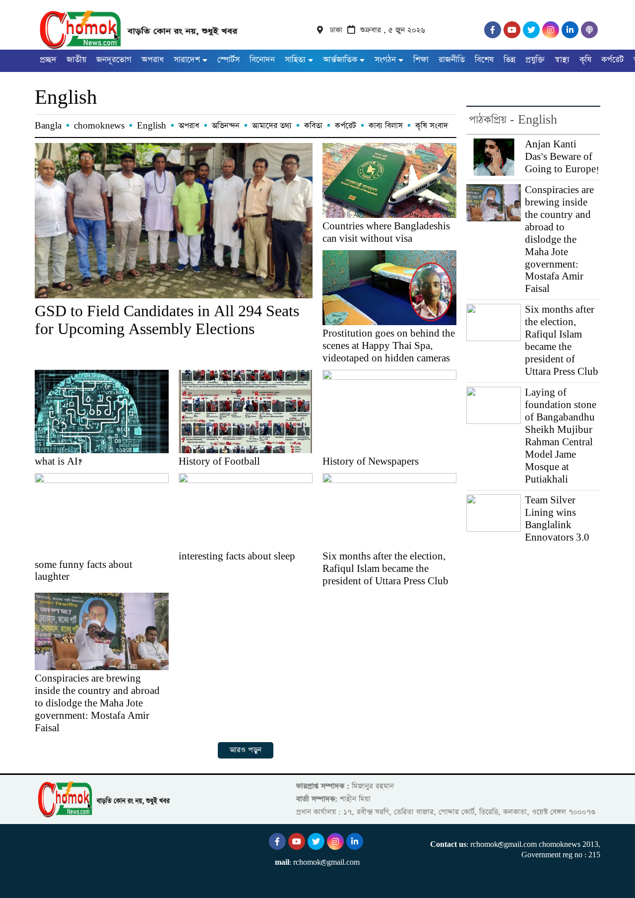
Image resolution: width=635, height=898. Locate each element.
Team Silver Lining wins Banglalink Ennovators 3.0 (557, 519)
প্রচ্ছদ (48, 60)
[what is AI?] (102, 411)
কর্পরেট (612, 60)
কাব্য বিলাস (386, 126)
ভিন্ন (509, 60)
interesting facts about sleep (237, 556)
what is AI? (58, 462)
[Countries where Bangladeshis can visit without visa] (389, 180)
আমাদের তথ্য (272, 126)
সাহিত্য (295, 60)
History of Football (219, 462)
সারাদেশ (187, 60)
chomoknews (99, 126)
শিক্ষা (421, 60)
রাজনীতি (452, 60)
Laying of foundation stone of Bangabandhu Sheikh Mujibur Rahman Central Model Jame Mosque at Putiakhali (560, 436)
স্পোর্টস (228, 60)
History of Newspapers (371, 462)
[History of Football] (246, 411)
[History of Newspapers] (389, 411)
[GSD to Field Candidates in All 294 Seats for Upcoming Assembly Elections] (174, 220)
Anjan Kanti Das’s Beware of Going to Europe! (562, 156)
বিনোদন (262, 60)
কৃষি (585, 60)
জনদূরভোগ (113, 60)
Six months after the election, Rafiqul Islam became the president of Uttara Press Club (385, 569)
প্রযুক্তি (535, 60)
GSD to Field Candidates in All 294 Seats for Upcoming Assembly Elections (167, 321)
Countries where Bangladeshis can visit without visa (386, 232)
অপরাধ (152, 60)
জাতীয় (76, 60)
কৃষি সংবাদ (431, 126)
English (66, 98)
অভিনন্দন (226, 126)
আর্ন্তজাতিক (340, 60)
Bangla (48, 126)
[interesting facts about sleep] (246, 510)
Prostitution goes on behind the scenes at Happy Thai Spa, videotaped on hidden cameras (388, 346)
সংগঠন (385, 60)
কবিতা (313, 126)
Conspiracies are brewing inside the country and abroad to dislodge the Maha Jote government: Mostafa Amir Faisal (97, 703)
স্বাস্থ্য (562, 60)
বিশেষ (484, 60)
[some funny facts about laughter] (102, 514)
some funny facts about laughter (83, 571)
